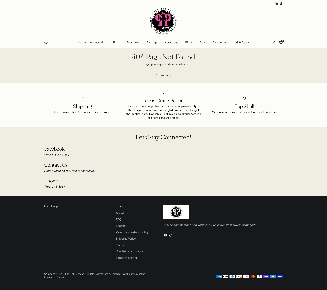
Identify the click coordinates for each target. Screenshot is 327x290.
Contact (121, 245)
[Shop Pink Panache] (163, 21)
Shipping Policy (126, 238)
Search (120, 226)
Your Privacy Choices (129, 251)
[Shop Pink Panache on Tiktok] (281, 3)
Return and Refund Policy (132, 232)
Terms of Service (127, 258)
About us (122, 213)
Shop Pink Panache (74, 273)
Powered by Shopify (54, 277)
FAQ (118, 219)
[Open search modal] (46, 42)
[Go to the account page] (273, 42)
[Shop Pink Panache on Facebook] (276, 3)
